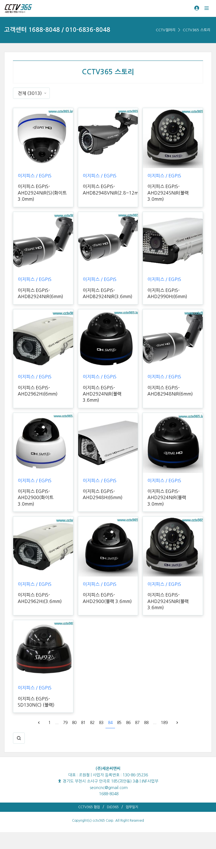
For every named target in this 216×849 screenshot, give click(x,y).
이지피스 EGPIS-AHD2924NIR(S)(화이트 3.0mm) (42, 192)
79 (65, 723)
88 (146, 723)
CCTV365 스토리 (196, 30)
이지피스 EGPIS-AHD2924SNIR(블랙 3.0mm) (168, 192)
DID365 (113, 807)
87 (137, 723)
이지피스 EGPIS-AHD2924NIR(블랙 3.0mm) (166, 497)
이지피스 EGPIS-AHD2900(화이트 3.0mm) (35, 497)
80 (74, 723)
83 (101, 723)
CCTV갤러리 (166, 30)
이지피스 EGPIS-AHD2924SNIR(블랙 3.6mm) (168, 601)
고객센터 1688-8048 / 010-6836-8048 (57, 30)
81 (83, 723)
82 (92, 723)
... (56, 723)
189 (164, 723)
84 (110, 723)
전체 (30, 93)
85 (119, 723)
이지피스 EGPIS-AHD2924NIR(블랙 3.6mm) (102, 394)
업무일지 (132, 807)
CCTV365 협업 (89, 807)
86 (128, 723)
